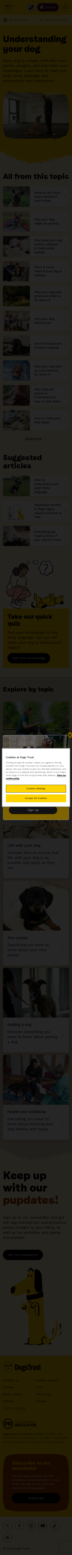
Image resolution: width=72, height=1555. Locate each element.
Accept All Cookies (36, 798)
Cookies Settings (35, 788)
